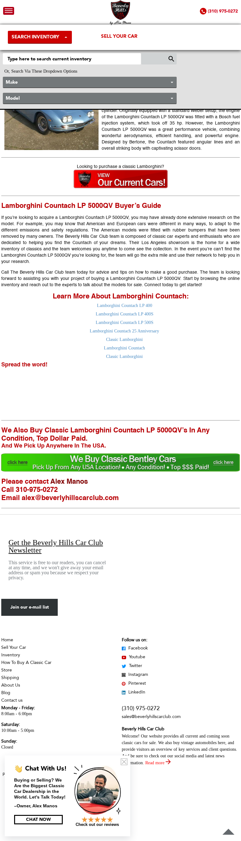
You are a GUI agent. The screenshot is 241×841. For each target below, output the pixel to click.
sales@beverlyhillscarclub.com (151, 717)
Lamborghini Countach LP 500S (124, 322)
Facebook (137, 648)
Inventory (10, 655)
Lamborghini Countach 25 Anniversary (124, 331)
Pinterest (136, 683)
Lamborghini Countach (124, 348)
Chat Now (38, 819)
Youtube (136, 657)
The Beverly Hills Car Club (37, 272)
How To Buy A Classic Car (26, 663)
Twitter (135, 666)
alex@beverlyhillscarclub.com (70, 498)
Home (7, 640)
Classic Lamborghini (124, 339)
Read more (155, 762)
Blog (5, 693)
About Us (10, 685)
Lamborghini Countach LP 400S (124, 314)
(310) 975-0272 (141, 708)
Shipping (10, 678)
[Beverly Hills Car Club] (120, 23)
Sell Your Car (119, 36)
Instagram (137, 674)
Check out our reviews (97, 824)
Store (6, 670)
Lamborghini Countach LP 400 (124, 305)
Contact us (12, 700)
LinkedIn (136, 692)
